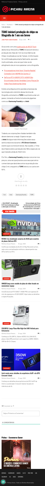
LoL (36, 473)
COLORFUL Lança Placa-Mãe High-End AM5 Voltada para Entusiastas (20, 329)
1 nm (4, 195)
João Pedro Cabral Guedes (9, 39)
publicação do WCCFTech (26, 47)
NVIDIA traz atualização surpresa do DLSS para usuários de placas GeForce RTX (20, 239)
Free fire (30, 473)
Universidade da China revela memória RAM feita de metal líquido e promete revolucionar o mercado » (31, 205)
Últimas (4, 473)
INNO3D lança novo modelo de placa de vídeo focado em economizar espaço (20, 284)
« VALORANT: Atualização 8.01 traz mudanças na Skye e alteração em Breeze (10, 205)
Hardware (10, 24)
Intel (11, 195)
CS (10, 477)
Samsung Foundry (21, 195)
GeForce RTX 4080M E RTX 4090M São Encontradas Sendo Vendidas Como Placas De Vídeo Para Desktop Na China (21, 80)
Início (3, 24)
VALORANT (4, 477)
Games (18, 473)
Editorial (20, 477)
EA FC (24, 473)
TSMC (32, 195)
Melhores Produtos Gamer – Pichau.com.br (14, 2)
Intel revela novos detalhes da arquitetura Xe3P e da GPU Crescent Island (21, 374)
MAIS (14, 477)
